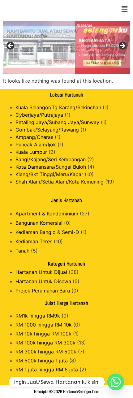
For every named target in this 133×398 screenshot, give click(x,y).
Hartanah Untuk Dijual (41, 272)
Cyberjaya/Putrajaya (39, 115)
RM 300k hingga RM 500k (45, 351)
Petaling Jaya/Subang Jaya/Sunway (57, 122)
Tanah (22, 251)
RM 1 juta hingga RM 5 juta (46, 369)
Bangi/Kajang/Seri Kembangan (50, 159)
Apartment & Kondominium (46, 213)
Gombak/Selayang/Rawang (47, 130)
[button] (124, 9)
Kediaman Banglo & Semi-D (47, 232)
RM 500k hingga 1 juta (41, 360)
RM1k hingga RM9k (37, 316)
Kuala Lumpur (31, 152)
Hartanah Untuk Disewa (43, 281)
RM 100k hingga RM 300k (45, 343)
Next (122, 46)
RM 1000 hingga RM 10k (43, 325)
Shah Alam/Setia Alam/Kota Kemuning (59, 182)
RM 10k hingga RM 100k (43, 334)
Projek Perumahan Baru (42, 291)
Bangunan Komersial (38, 223)
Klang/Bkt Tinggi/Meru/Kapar (49, 174)
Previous (10, 46)
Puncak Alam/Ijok (35, 144)
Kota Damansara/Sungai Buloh (50, 167)
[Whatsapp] (115, 382)
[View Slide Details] (66, 47)
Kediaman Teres (33, 241)
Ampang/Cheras (34, 137)
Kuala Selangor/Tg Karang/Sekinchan (58, 107)
